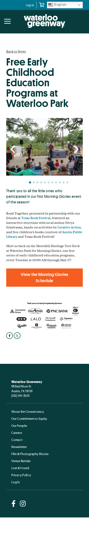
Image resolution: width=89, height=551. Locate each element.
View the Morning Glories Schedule (44, 277)
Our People (19, 426)
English (59, 4)
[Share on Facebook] (10, 335)
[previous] (13, 149)
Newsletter (19, 447)
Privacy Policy (21, 475)
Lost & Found (20, 468)
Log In (30, 5)
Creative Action (69, 227)
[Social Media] (13, 503)
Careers (16, 433)
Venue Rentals (21, 461)
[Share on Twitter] (18, 335)
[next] (75, 149)
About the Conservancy (27, 411)
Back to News (16, 51)
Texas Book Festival (36, 217)
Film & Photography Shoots (30, 454)
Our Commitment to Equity (29, 418)
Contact (16, 440)
